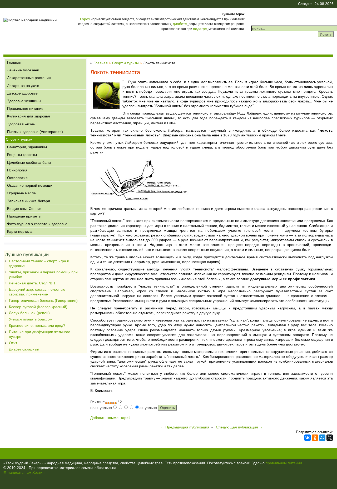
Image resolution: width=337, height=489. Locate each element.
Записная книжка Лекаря (28, 201)
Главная (14, 62)
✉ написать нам (17, 472)
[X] (329, 437)
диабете (180, 24)
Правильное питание (25, 108)
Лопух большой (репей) (29, 313)
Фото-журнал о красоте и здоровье (37, 224)
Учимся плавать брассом (30, 319)
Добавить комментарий (110, 418)
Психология (17, 170)
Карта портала (19, 231)
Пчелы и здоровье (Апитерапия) (35, 132)
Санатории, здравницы (27, 147)
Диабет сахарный (24, 349)
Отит (13, 343)
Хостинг (39, 472)
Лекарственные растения (29, 78)
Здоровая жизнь (21, 124)
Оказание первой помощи (29, 185)
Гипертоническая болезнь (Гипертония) (43, 300)
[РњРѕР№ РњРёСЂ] (322, 437)
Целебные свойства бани (29, 162)
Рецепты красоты (22, 154)
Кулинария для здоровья (28, 116)
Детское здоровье (22, 93)
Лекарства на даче (23, 85)
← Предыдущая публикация (185, 427)
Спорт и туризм (19, 139)
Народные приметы (24, 216)
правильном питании (284, 463)
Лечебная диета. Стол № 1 (32, 283)
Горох (85, 19)
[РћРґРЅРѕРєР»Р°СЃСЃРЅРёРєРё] (315, 437)
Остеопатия (17, 178)
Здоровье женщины (24, 101)
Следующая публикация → (239, 427)
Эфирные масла (21, 193)
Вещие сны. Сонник (24, 208)
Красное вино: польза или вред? (37, 325)
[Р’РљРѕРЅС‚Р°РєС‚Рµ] (307, 437)
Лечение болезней (23, 70)
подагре (200, 29)
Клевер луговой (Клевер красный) (38, 307)
